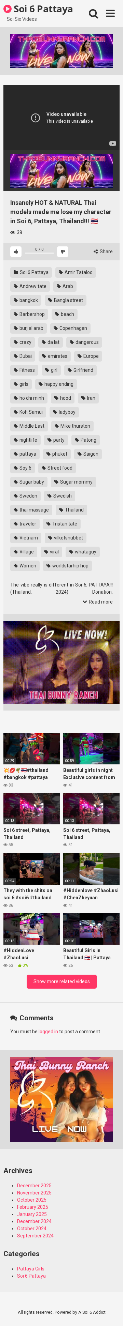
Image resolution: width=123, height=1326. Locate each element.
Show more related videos (61, 981)
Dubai (25, 356)
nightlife (27, 440)
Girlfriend (82, 370)
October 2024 (31, 1228)
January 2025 (32, 1214)
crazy (24, 342)
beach (67, 314)
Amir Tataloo (78, 272)
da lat (52, 342)
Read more (100, 602)
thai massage (33, 510)
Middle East (31, 426)
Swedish (62, 496)
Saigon (90, 454)
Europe (90, 356)
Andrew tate (32, 286)
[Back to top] (110, 1312)
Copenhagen (72, 328)
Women (27, 565)
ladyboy (67, 412)
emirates (57, 356)
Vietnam (28, 537)
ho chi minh (31, 398)
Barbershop (31, 314)
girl (53, 370)
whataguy (85, 551)
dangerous (86, 342)
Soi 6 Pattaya (42, 8)
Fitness (26, 370)
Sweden (27, 496)
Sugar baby (31, 482)
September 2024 (35, 1235)
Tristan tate (64, 524)
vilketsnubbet (68, 537)
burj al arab (30, 328)
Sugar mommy (76, 482)
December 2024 (34, 1221)
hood (65, 398)
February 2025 (32, 1207)
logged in (48, 1031)
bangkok (28, 300)
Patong (88, 440)
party (58, 440)
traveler (27, 524)
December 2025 (34, 1185)
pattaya (27, 454)
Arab (67, 286)
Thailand (74, 510)
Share (106, 251)
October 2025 (31, 1200)
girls (23, 384)
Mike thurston (74, 426)
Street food (59, 468)
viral (54, 551)
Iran (90, 398)
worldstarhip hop (69, 565)
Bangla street (68, 300)
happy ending (58, 384)
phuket (59, 454)
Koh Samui (30, 412)
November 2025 (34, 1192)
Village (26, 551)
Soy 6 (24, 468)
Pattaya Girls (30, 1268)
